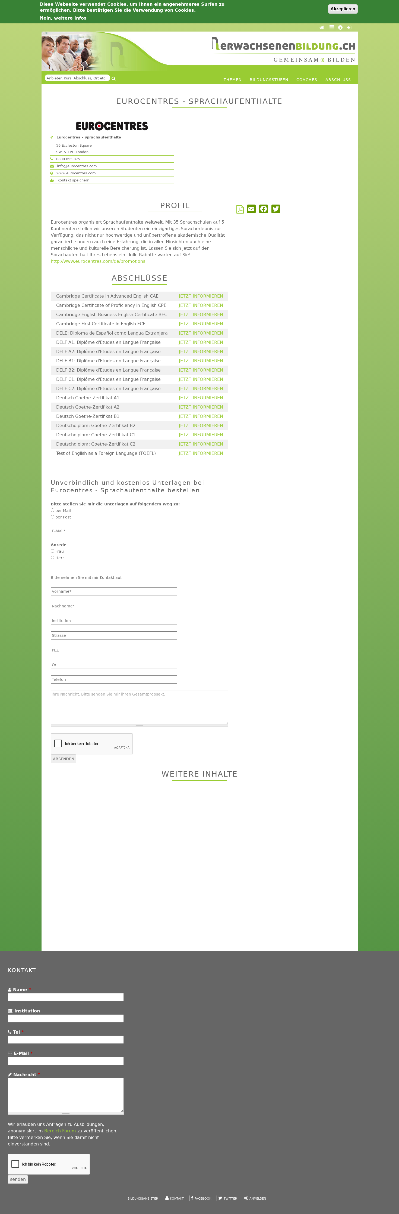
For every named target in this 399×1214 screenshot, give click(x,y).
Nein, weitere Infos (63, 18)
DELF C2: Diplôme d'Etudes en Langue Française (108, 388)
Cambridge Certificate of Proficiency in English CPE (111, 305)
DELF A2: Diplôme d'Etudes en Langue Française (108, 351)
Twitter (230, 1198)
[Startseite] (283, 49)
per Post (63, 517)
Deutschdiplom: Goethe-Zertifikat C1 (95, 434)
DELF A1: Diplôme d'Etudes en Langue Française (108, 342)
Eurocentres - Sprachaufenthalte (88, 137)
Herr (59, 558)
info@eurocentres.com (76, 166)
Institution (26, 1011)
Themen (233, 80)
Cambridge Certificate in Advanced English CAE (107, 296)
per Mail (63, 510)
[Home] (322, 27)
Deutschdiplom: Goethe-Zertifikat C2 (95, 444)
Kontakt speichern (72, 180)
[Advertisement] (200, 866)
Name (21, 989)
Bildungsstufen (269, 80)
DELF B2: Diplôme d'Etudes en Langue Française (108, 370)
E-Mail (22, 1053)
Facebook (203, 1198)
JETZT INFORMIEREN (201, 296)
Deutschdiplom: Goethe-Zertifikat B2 (95, 425)
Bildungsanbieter (143, 1198)
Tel (17, 1032)
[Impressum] (341, 27)
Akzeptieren (343, 9)
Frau (59, 551)
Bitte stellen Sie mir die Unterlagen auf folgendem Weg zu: (115, 504)
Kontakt (177, 1198)
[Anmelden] (349, 27)
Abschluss (338, 80)
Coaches (306, 80)
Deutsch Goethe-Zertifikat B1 (87, 416)
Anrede (58, 545)
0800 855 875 (67, 159)
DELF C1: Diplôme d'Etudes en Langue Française (108, 379)
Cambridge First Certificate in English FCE (100, 323)
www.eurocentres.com (75, 173)
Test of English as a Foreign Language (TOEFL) (106, 453)
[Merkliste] (332, 27)
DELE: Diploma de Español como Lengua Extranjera (112, 333)
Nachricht (26, 1074)
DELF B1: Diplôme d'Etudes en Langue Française (108, 360)
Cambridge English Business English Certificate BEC (111, 314)
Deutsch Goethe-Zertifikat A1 (87, 397)
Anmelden (257, 1198)
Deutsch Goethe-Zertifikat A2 (87, 407)
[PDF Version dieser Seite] (241, 211)
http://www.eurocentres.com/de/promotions (98, 261)
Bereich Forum (60, 1130)
